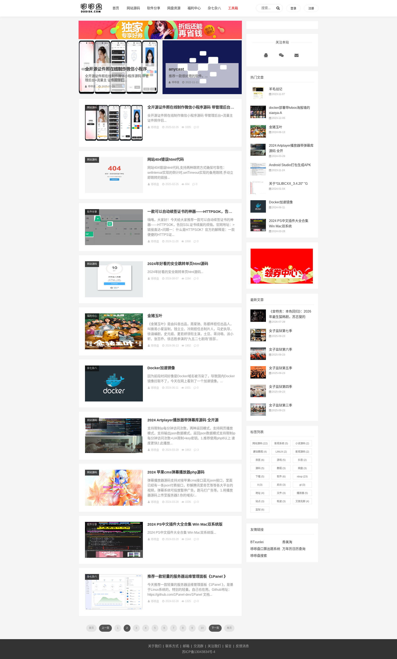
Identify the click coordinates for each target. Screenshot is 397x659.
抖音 (302, 460)
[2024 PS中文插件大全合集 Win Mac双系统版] (114, 556)
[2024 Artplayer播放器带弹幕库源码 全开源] (114, 452)
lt (259, 484)
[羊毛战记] (258, 98)
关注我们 (214, 646)
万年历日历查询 (293, 549)
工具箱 (233, 8)
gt (302, 484)
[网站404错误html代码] (114, 192)
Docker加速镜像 (161, 368)
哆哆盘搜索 (258, 555)
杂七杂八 (214, 8)
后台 (281, 484)
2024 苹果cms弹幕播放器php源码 (175, 472)
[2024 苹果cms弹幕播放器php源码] (114, 504)
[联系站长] (266, 56)
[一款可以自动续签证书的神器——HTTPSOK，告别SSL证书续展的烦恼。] (114, 244)
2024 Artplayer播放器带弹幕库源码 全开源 (183, 420)
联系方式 (172, 646)
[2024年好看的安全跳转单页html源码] (114, 296)
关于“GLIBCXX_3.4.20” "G (288, 183)
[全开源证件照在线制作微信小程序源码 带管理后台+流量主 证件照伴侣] (114, 139)
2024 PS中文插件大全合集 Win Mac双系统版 (184, 524)
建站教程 (260, 451)
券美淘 (287, 542)
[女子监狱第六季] (258, 359)
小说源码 (302, 443)
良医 (260, 460)
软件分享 (153, 8)
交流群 (198, 646)
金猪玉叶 (154, 316)
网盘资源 (174, 8)
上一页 (105, 628)
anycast (176, 69)
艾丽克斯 (302, 501)
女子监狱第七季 (280, 331)
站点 (260, 501)
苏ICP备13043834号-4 (198, 652)
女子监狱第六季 (280, 349)
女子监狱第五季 (280, 368)
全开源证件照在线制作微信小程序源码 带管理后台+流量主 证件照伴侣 (149, 69)
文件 (281, 493)
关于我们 (154, 646)
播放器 (302, 493)
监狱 (260, 509)
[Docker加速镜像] (114, 400)
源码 (260, 468)
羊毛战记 (275, 89)
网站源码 (133, 8)
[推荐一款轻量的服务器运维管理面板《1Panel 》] (114, 609)
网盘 (302, 468)
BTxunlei (257, 542)
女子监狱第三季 (280, 405)
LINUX (281, 451)
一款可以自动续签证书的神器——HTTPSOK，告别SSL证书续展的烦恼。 (208, 212)
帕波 (281, 501)
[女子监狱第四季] (258, 396)
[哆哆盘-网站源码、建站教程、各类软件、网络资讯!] (91, 12)
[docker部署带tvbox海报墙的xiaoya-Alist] (258, 117)
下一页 (215, 628)
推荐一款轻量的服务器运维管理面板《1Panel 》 (187, 576)
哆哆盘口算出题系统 (265, 549)
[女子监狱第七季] (258, 340)
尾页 (229, 628)
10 (202, 628)
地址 (260, 493)
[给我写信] (296, 56)
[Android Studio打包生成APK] (258, 174)
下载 (260, 476)
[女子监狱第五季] (258, 377)
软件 (281, 476)
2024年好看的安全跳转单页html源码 (177, 264)
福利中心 (194, 8)
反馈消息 (242, 646)
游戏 (281, 460)
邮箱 (186, 646)
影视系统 (281, 443)
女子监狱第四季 (280, 386)
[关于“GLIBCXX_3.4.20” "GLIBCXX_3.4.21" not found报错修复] (258, 193)
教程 (281, 468)
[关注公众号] (281, 56)
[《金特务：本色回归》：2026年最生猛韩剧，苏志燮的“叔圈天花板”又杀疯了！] (258, 320)
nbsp (302, 476)
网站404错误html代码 (165, 159)
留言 (228, 646)
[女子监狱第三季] (258, 414)
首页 (115, 8)
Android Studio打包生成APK (290, 165)
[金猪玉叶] (114, 348)
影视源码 (302, 451)
